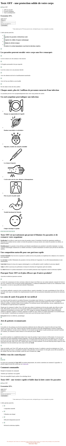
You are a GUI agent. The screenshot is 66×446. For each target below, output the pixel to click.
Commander (4, 25)
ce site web (25, 364)
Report (36, 443)
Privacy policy (31, 443)
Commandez (4, 395)
